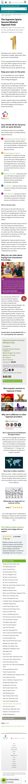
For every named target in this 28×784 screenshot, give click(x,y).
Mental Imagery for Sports (12, 153)
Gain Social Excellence (9, 625)
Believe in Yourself (9, 174)
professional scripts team (13, 427)
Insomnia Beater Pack (9, 638)
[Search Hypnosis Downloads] (25, 8)
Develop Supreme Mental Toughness (15, 139)
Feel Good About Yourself (10, 619)
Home (14, 743)
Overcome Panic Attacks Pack (12, 659)
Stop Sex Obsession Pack (10, 698)
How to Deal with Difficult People (12, 633)
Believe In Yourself (9, 355)
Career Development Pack (10, 598)
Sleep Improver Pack (9, 690)
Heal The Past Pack (8, 627)
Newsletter (14, 765)
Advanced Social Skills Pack (11, 564)
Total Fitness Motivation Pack (11, 709)
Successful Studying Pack (10, 701)
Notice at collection (8, 782)
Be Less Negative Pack (9, 574)
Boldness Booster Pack (9, 590)
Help (14, 757)
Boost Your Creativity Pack (11, 596)
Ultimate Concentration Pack (11, 711)
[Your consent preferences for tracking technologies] (25, 781)
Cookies (14, 763)
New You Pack (7, 654)
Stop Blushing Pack (8, 693)
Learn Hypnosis (14, 747)
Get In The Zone (8, 360)
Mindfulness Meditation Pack (11, 648)
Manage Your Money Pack (10, 646)
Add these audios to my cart (13, 381)
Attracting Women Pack (10, 572)
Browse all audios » (9, 718)
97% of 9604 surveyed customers (12, 527)
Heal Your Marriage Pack (10, 630)
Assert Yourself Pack (9, 569)
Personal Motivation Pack (10, 669)
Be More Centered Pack (10, 577)
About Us (14, 745)
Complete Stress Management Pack (13, 601)
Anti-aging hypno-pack (9, 566)
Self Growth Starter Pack (10, 688)
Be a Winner (7, 186)
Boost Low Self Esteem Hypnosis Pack (14, 593)
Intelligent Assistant (10, 11)
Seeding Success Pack (9, 685)
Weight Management (9, 714)
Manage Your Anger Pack (10, 643)
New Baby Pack (7, 651)
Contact (14, 759)
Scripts (14, 751)
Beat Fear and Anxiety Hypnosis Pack (14, 585)
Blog (14, 753)
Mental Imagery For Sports (12, 353)
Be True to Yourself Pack (10, 582)
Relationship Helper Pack (10, 682)
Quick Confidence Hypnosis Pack (12, 680)
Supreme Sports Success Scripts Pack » (13, 726)
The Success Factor (9, 706)
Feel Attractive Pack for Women (12, 617)
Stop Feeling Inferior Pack (10, 696)
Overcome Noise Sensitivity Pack (12, 656)
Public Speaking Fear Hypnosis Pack (13, 674)
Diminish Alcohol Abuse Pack (11, 609)
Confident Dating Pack (9, 603)
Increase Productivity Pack (11, 635)
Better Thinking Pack (9, 588)
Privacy (14, 761)
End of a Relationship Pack (11, 614)
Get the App (14, 767)
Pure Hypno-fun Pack (9, 677)
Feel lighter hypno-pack (9, 622)
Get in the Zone (8, 194)
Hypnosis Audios (14, 749)
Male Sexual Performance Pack (12, 641)
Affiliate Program (14, 755)
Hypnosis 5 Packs (8, 561)
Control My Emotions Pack (10, 606)
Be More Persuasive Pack (10, 580)
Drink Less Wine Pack (9, 611)
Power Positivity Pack (9, 672)
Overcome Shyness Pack (10, 662)
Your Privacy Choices (12, 779)
